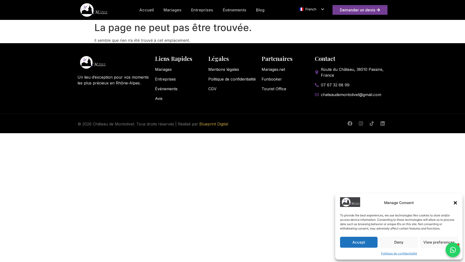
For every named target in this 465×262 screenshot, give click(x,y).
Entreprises (202, 10)
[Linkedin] (383, 123)
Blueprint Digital (213, 124)
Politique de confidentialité (399, 253)
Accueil (146, 10)
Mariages (172, 10)
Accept (358, 242)
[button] (455, 202)
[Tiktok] (372, 123)
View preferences (439, 242)
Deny (398, 242)
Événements (234, 10)
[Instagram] (361, 123)
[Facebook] (350, 123)
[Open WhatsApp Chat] (453, 250)
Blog (260, 10)
